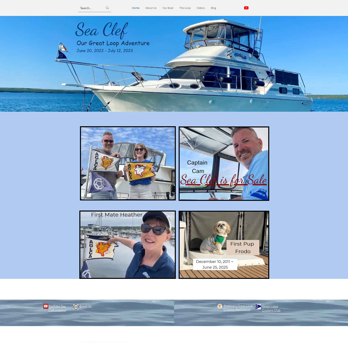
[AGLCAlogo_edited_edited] (219, 306)
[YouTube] (45, 306)
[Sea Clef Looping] (246, 8)
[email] (75, 307)
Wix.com (121, 341)
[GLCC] (258, 306)
